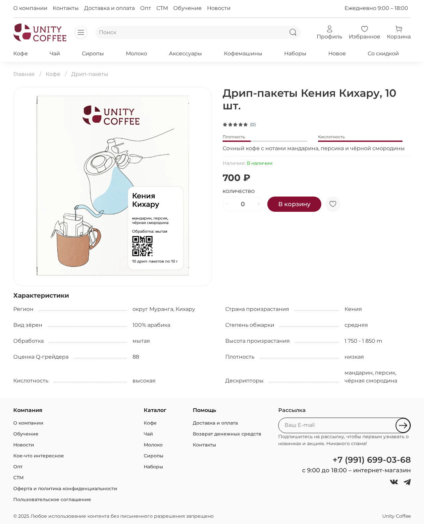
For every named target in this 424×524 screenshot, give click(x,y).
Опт (145, 8)
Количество (239, 191)
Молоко (136, 53)
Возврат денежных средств (227, 434)
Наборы (295, 53)
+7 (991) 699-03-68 (372, 460)
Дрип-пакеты (89, 74)
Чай (55, 53)
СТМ (162, 8)
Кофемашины (243, 53)
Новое (337, 53)
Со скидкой (383, 53)
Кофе (20, 53)
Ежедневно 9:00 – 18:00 (376, 8)
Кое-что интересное (38, 456)
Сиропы (93, 53)
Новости (219, 8)
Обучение (187, 8)
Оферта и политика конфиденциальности (65, 489)
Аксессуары (185, 53)
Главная (24, 74)
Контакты (66, 8)
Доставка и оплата (109, 8)
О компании (30, 8)
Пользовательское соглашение (52, 499)
